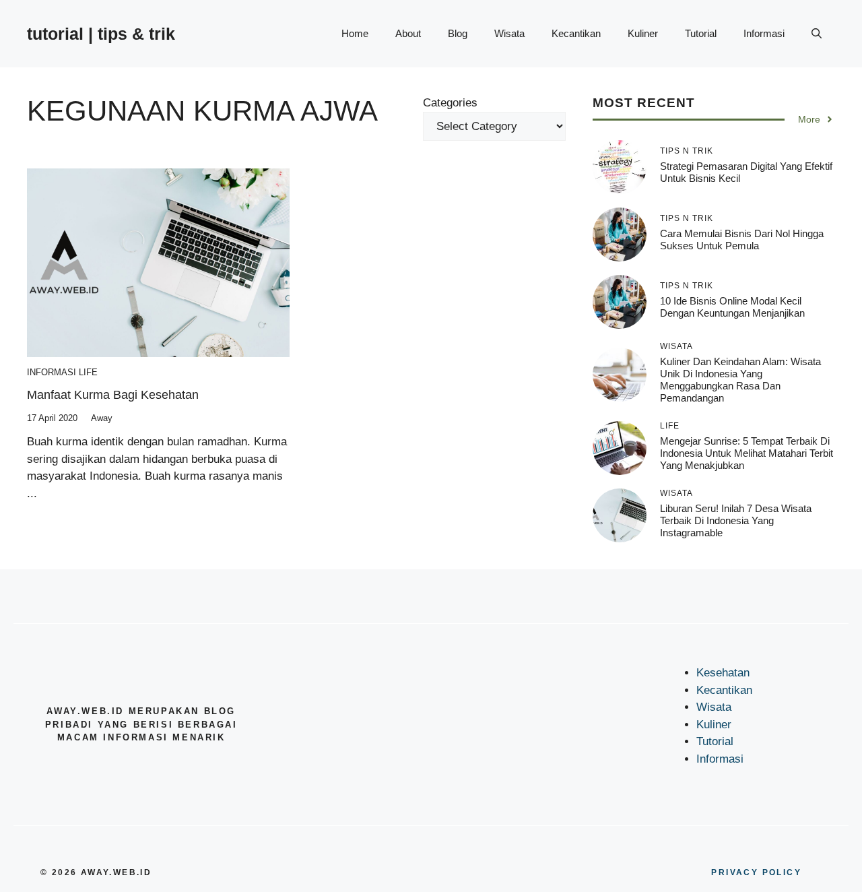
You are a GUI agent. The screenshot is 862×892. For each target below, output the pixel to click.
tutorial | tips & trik (101, 33)
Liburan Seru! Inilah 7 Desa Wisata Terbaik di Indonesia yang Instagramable (735, 520)
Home (354, 33)
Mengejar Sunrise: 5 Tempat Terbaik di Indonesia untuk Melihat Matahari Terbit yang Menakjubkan (746, 452)
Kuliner (643, 33)
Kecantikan (576, 33)
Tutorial (701, 33)
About (408, 33)
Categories (450, 102)
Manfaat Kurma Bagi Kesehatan (113, 395)
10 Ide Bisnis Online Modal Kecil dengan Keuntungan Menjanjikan (732, 306)
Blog (457, 33)
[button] (816, 33)
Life (88, 372)
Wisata (509, 33)
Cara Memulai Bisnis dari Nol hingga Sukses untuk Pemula (742, 239)
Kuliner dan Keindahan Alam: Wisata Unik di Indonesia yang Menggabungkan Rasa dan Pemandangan (740, 380)
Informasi (764, 33)
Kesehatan (723, 672)
